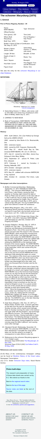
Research (34, 9)
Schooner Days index (22, 360)
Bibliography (17, 12)
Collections (7, 12)
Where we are (27, 416)
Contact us (27, 414)
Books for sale (12, 416)
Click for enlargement (28, 108)
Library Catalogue (9, 9)
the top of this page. (19, 385)
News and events (28, 418)
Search (31, 5)
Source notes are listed (14, 389)
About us (27, 12)
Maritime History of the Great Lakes (26, 356)
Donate (34, 12)
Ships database (23, 9)
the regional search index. (21, 381)
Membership (11, 418)
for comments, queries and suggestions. (23, 404)
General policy (28, 420)
